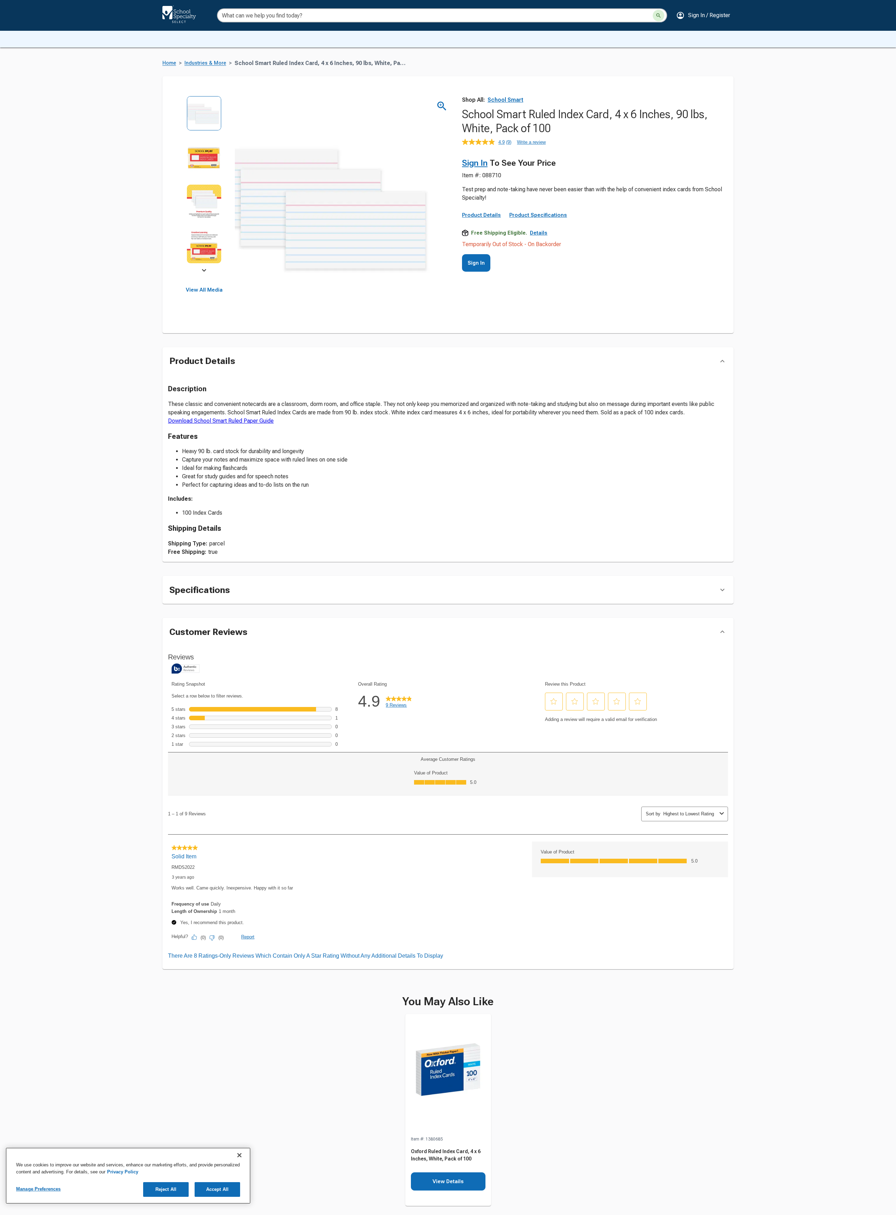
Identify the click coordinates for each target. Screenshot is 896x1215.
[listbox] (204, 184)
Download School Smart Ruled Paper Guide (221, 420)
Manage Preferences (38, 1189)
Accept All (217, 1189)
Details (538, 233)
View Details (448, 1181)
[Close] (239, 1155)
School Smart (505, 100)
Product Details (481, 215)
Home (169, 63)
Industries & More (205, 63)
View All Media (204, 290)
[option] (204, 118)
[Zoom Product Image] (442, 106)
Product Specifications (538, 215)
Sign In (475, 163)
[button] (703, 15)
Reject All (165, 1189)
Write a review (531, 142)
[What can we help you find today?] (658, 15)
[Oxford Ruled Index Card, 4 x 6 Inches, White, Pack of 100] (448, 1074)
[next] (204, 271)
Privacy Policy (122, 1171)
